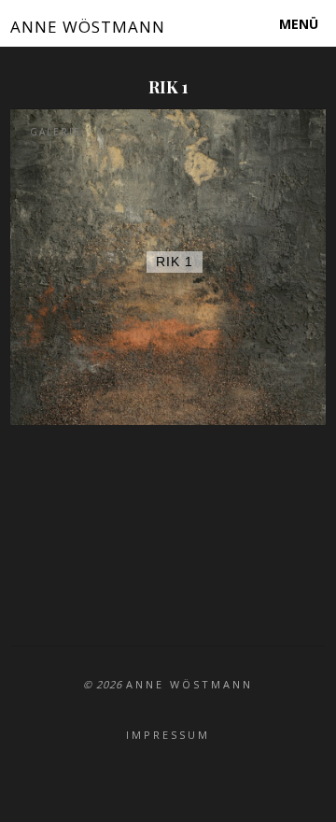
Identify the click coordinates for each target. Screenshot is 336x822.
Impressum (168, 735)
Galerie (55, 131)
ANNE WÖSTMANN (87, 26)
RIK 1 (174, 261)
